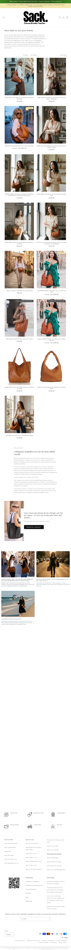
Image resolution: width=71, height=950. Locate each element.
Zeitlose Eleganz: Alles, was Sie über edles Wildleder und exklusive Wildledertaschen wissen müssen (17, 580)
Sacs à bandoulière (10, 847)
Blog (27, 897)
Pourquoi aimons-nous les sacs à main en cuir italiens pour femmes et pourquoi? (55, 890)
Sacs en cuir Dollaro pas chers (56, 869)
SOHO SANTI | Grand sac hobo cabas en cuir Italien (19, 339)
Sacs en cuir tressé (52, 850)
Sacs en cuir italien (52, 846)
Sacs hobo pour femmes (54, 854)
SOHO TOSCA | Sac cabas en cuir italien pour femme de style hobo (19, 98)
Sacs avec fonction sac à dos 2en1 (55, 841)
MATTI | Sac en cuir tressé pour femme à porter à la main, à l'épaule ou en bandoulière (51, 243)
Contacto (28, 893)
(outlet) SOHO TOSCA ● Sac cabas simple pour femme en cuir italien (19, 388)
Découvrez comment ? (34, 527)
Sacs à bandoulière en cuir (34, 861)
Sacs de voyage (9, 855)
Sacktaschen (22, 940)
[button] (4, 17)
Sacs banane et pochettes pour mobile (33, 848)
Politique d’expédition (44, 942)
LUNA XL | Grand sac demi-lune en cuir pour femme (19, 290)
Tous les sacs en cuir (32, 843)
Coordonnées (53, 942)
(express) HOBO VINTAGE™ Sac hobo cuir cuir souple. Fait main (51, 339)
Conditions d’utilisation (61, 940)
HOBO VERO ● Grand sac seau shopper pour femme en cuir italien (19, 243)
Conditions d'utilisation (32, 881)
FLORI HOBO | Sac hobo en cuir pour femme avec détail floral (51, 195)
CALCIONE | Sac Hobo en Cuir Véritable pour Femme (19, 435)
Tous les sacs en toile (10, 843)
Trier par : (26, 55)
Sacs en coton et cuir (10, 859)
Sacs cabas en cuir (31, 857)
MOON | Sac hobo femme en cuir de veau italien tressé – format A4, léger (51, 146)
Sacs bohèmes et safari (54, 861)
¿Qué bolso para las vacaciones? (11, 619)
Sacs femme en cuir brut (54, 865)
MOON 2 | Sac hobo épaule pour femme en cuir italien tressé (51, 388)
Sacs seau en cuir (31, 853)
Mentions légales (63, 942)
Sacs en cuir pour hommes (34, 869)
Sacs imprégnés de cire (11, 863)
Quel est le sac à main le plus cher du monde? (56, 907)
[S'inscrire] (49, 919)
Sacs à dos (7, 851)
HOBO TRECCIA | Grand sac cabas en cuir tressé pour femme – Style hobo (51, 98)
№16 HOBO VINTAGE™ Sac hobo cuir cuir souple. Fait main (51, 291)
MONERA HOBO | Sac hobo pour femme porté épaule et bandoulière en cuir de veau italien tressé (19, 195)
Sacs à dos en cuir (31, 865)
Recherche (29, 901)
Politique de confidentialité (48, 940)
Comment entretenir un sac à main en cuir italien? (55, 882)
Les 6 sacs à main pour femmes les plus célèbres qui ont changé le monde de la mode (55, 899)
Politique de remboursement (34, 885)
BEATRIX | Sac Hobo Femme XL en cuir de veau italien (19, 146)
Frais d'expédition (31, 889)
